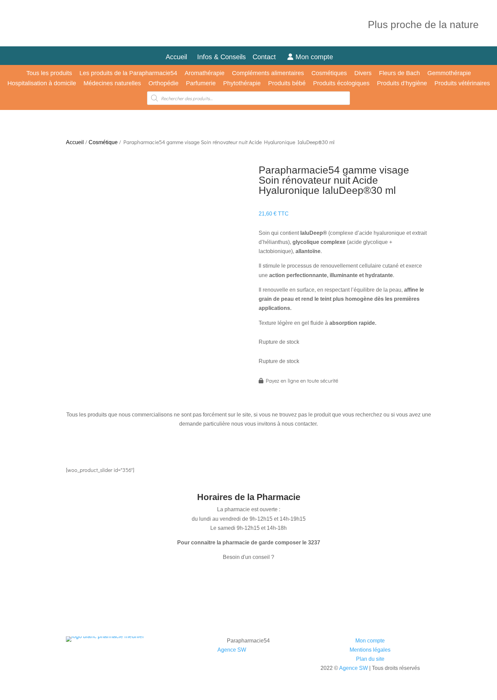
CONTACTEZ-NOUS (95, 577)
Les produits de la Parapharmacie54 (128, 73)
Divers (363, 73)
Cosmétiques (329, 73)
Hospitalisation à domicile (41, 84)
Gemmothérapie (449, 73)
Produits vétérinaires (462, 84)
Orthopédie (163, 84)
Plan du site (370, 659)
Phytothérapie (242, 84)
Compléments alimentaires (268, 73)
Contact (268, 57)
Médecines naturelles (112, 84)
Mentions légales (370, 650)
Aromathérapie (204, 73)
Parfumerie (201, 84)
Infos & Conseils (221, 57)
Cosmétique (103, 142)
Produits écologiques (341, 84)
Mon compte (313, 57)
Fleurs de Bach (399, 73)
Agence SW (231, 650)
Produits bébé (287, 84)
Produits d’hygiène (402, 84)
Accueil (176, 57)
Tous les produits (49, 73)
